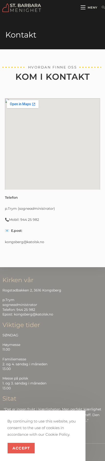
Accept (21, 448)
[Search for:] (101, 7)
